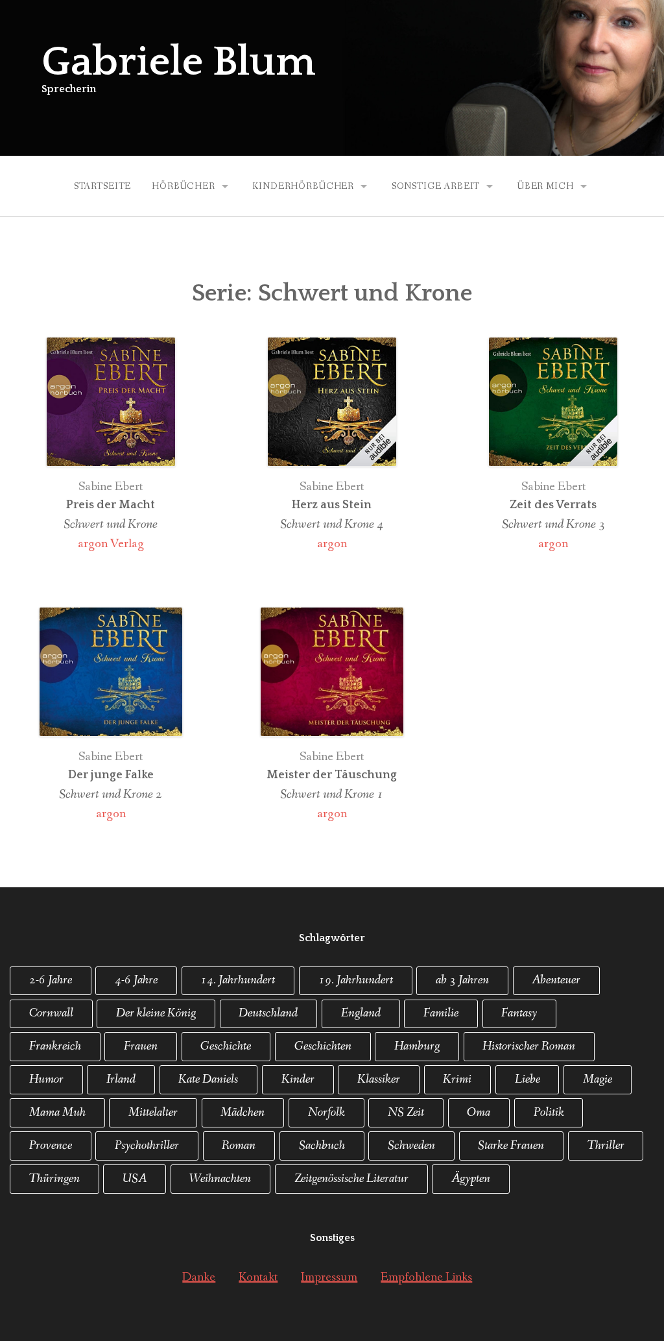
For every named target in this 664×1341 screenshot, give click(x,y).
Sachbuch (322, 1145)
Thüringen (54, 1178)
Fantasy (519, 1013)
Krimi (457, 1079)
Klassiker (378, 1079)
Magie (597, 1079)
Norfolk (326, 1112)
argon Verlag (111, 543)
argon (332, 543)
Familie (440, 1013)
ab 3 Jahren (462, 980)
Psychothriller (147, 1145)
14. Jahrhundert (237, 980)
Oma (478, 1112)
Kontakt (258, 1277)
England (361, 1013)
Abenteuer (556, 980)
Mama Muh (57, 1112)
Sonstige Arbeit (436, 186)
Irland (121, 1079)
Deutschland (268, 1013)
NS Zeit (406, 1112)
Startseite (102, 186)
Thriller (605, 1145)
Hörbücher (183, 186)
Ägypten (470, 1178)
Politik (549, 1112)
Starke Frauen (511, 1145)
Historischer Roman (528, 1046)
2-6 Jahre (50, 980)
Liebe (527, 1079)
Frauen (141, 1046)
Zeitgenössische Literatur (351, 1178)
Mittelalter (153, 1112)
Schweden (411, 1145)
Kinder (297, 1079)
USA (135, 1178)
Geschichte (225, 1046)
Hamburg (417, 1046)
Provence (50, 1145)
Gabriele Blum (178, 63)
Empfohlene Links (426, 1277)
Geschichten (322, 1046)
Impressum (329, 1277)
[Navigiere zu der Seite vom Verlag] (111, 406)
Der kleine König (156, 1013)
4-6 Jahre (136, 980)
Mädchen (242, 1112)
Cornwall (51, 1013)
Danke (198, 1277)
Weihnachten (220, 1178)
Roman (238, 1145)
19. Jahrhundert (355, 980)
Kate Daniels (208, 1079)
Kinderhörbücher (303, 186)
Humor (46, 1079)
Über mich (545, 186)
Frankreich (55, 1046)
